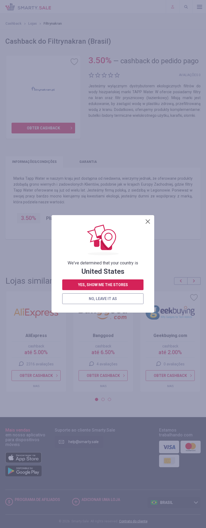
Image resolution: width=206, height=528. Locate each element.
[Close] (148, 221)
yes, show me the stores (103, 285)
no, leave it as (103, 299)
